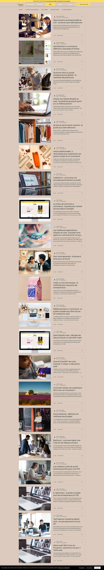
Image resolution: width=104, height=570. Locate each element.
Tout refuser (89, 567)
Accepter (97, 567)
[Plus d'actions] (82, 17)
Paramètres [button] (81, 567)
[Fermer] (102, 568)
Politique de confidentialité (64, 567)
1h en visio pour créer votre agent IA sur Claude (57, 1)
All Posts (20, 9)
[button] (30, 4)
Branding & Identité (55, 9)
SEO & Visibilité (44, 9)
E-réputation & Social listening (31, 9)
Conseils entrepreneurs (67, 9)
